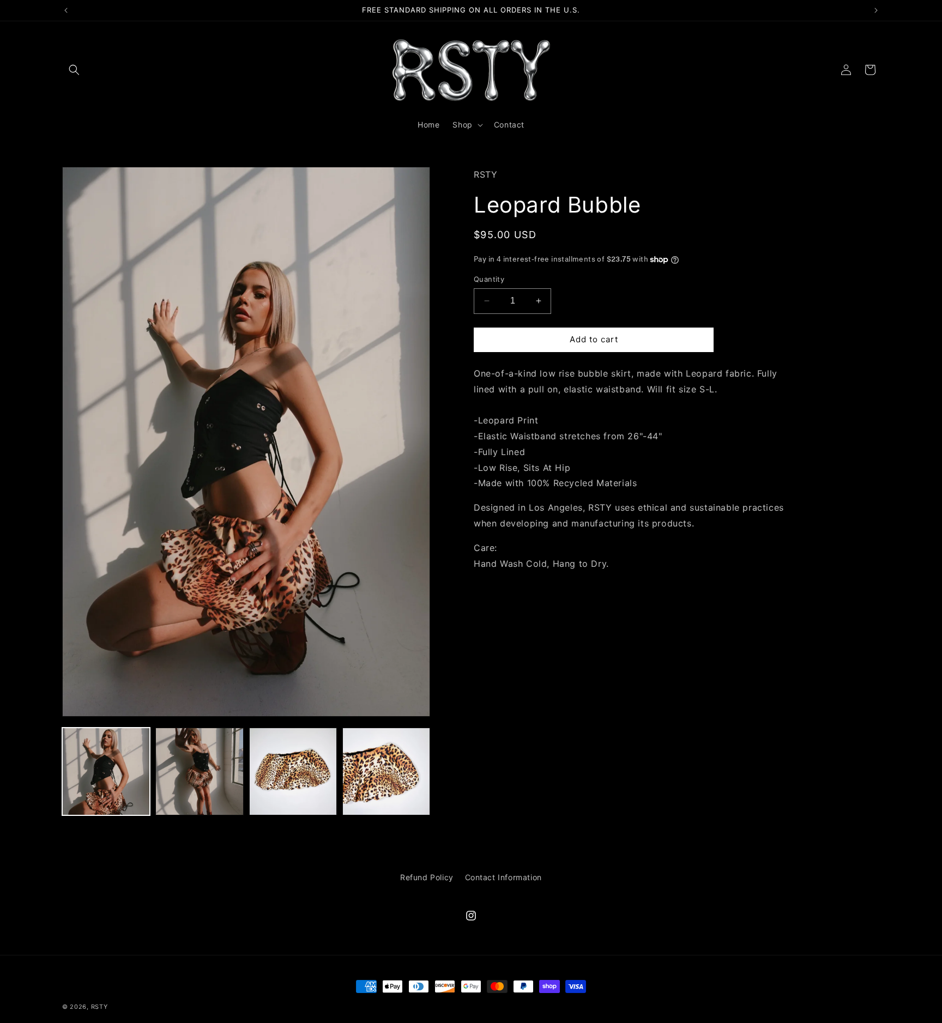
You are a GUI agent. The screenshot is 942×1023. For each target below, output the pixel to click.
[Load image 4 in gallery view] (386, 771)
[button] (74, 70)
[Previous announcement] (66, 10)
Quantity (489, 279)
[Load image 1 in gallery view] (106, 771)
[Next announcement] (876, 10)
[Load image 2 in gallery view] (199, 771)
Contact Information (503, 877)
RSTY (99, 1006)
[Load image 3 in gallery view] (293, 771)
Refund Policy (427, 877)
